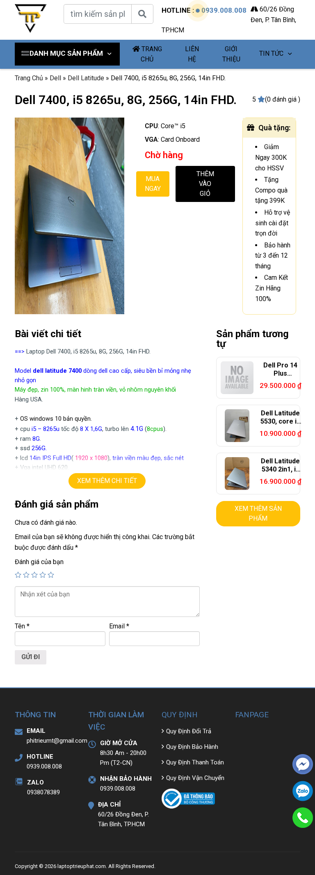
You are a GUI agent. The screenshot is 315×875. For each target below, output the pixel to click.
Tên (22, 626)
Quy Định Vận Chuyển (195, 778)
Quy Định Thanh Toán (195, 762)
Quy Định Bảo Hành (192, 746)
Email (119, 626)
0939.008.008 (224, 10)
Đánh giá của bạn (39, 562)
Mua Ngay (153, 184)
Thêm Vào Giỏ (205, 183)
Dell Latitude (86, 78)
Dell (55, 78)
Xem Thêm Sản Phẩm (258, 513)
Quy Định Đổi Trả (188, 731)
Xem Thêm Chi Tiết (107, 481)
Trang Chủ (29, 78)
